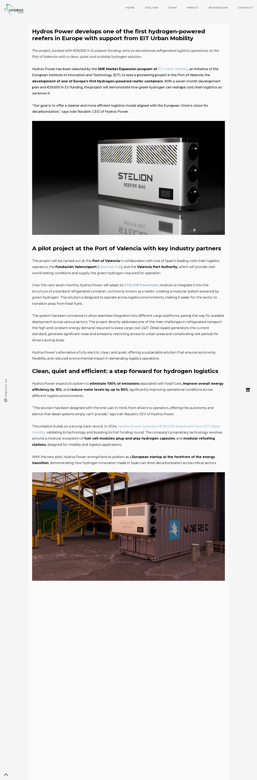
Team (172, 7)
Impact (193, 7)
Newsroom (218, 7)
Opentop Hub (110, 267)
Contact (245, 7)
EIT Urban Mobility (173, 69)
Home (130, 7)
